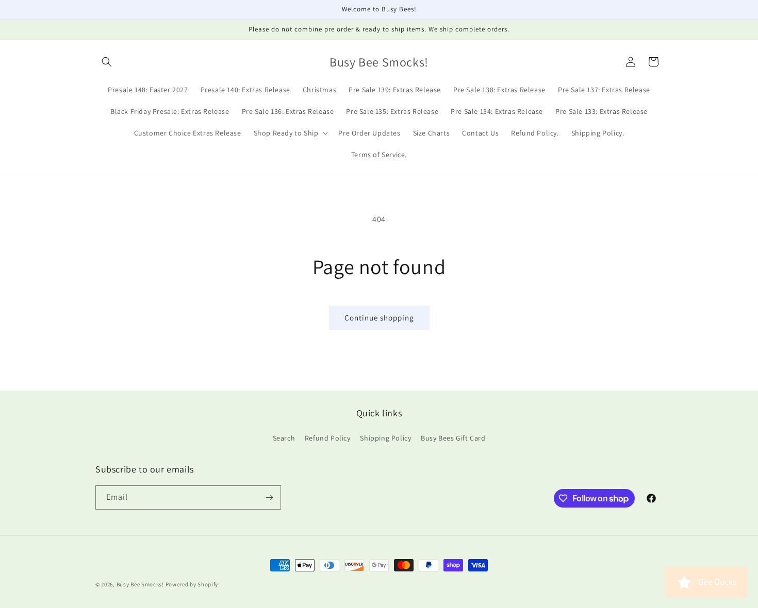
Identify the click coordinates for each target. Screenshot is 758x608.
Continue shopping (379, 318)
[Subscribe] (269, 497)
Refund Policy (328, 438)
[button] (106, 61)
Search (284, 438)
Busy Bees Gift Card (453, 438)
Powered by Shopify (192, 584)
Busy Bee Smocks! (141, 584)
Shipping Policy (385, 438)
